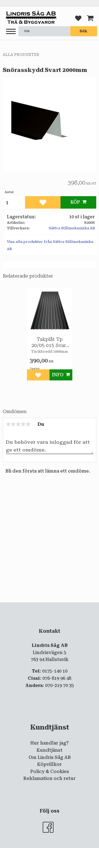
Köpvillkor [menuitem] (49, 764)
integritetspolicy (57, 607)
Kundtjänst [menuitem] (49, 750)
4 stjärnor (23, 424)
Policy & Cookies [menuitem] (49, 771)
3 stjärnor (18, 424)
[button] (11, 32)
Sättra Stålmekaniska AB (72, 228)
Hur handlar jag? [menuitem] (49, 743)
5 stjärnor (28, 424)
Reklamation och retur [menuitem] (49, 778)
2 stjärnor (13, 424)
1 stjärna (8, 424)
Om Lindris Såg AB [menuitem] (50, 757)
